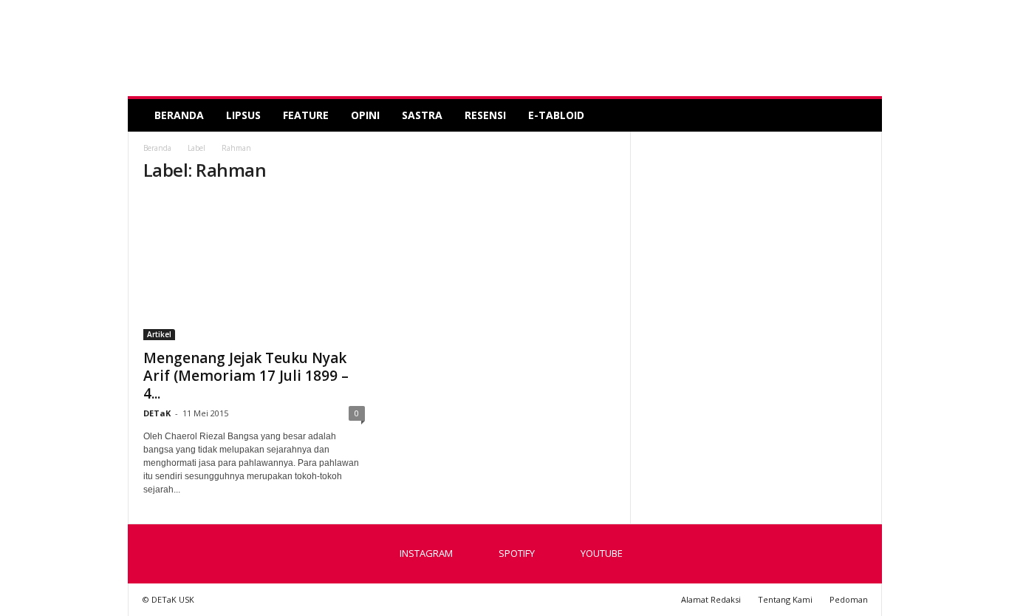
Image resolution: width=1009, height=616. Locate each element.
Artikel (159, 334)
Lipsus (243, 115)
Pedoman (849, 599)
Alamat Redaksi (711, 599)
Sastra (422, 115)
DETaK (157, 413)
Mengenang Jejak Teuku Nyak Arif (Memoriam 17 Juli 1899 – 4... (246, 375)
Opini (365, 115)
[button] (860, 115)
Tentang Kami (785, 599)
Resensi (485, 115)
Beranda (179, 115)
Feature (306, 115)
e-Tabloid (556, 115)
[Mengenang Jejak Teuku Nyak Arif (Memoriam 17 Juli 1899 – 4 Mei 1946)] (254, 268)
